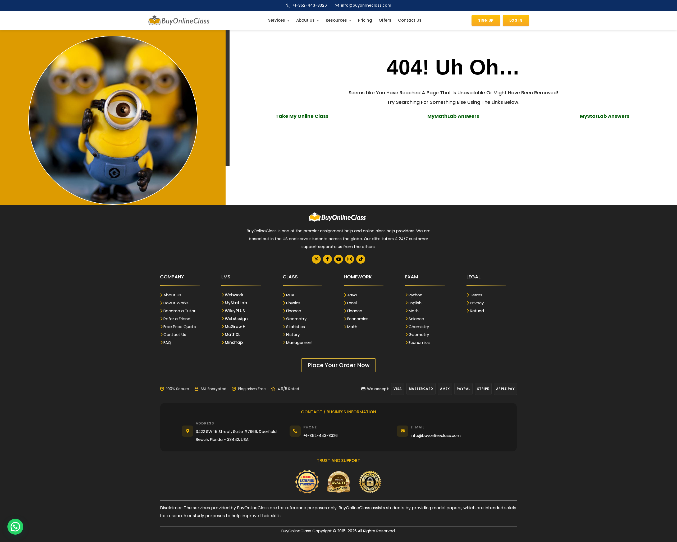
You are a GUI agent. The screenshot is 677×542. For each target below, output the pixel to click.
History (293, 334)
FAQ (167, 342)
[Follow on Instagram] (349, 259)
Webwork (234, 295)
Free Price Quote (179, 326)
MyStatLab (236, 303)
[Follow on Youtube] (338, 259)
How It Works (176, 303)
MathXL (232, 334)
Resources (336, 20)
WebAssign (236, 318)
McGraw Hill (237, 326)
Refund (477, 311)
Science (416, 318)
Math (352, 326)
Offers (385, 20)
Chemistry (419, 326)
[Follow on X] (316, 259)
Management (299, 342)
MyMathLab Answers (453, 116)
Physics (293, 303)
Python (415, 295)
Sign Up (485, 20)
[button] (15, 527)
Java (352, 295)
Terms (476, 295)
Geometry (296, 318)
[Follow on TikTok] (360, 259)
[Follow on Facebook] (327, 259)
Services (276, 20)
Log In (515, 20)
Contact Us (410, 20)
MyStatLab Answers (604, 116)
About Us (305, 20)
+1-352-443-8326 (309, 5)
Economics (357, 318)
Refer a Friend (176, 318)
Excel (352, 303)
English (415, 303)
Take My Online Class (302, 116)
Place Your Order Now (338, 365)
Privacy (477, 303)
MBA (290, 295)
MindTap (234, 342)
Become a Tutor (179, 311)
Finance (293, 311)
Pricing (365, 20)
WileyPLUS (235, 311)
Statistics (295, 326)
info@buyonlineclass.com (366, 5)
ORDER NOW (453, 132)
